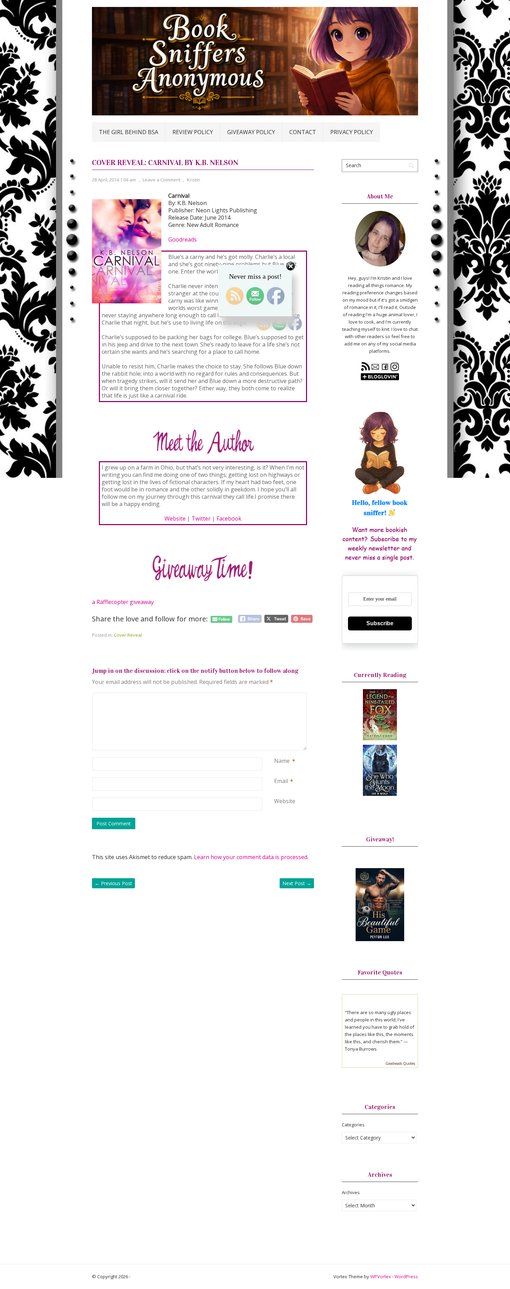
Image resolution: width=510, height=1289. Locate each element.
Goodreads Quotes (400, 1063)
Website (175, 518)
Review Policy (192, 132)
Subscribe (379, 623)
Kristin (193, 180)
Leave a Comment (161, 180)
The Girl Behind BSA (128, 132)
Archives (351, 1192)
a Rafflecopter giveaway (123, 602)
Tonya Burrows (361, 1049)
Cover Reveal (128, 635)
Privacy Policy (351, 132)
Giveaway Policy (251, 132)
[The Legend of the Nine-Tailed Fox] (380, 738)
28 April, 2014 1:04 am (114, 180)
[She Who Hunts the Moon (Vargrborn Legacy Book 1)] (380, 794)
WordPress (406, 1276)
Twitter (201, 518)
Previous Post (113, 883)
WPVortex (380, 1276)
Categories (353, 1124)
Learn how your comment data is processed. (251, 857)
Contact (302, 132)
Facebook (228, 518)
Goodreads (182, 239)
